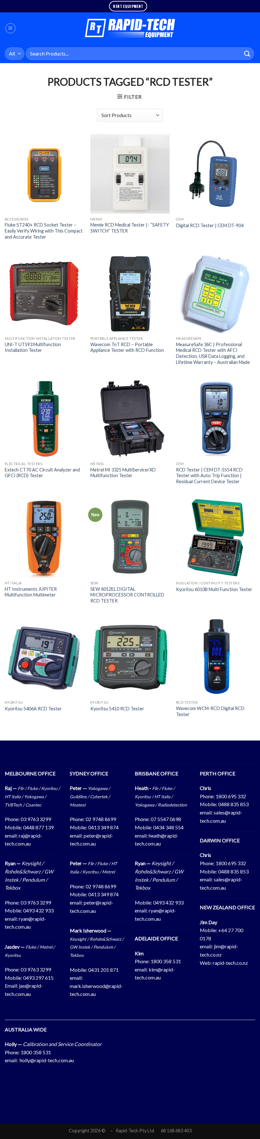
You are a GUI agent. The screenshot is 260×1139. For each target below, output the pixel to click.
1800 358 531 (166, 961)
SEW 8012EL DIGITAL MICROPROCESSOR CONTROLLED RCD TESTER (127, 594)
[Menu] (10, 28)
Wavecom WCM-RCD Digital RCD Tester (210, 711)
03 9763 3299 (36, 819)
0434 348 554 (168, 827)
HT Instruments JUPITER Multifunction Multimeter (31, 592)
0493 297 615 (38, 978)
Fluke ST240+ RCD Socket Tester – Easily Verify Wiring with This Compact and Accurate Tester (44, 230)
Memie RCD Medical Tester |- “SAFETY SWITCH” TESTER (129, 228)
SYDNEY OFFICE (89, 773)
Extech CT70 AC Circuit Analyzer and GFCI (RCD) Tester (42, 472)
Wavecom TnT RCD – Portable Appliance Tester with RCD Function (127, 347)
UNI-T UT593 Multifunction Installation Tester (33, 347)
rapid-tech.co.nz (230, 963)
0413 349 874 (103, 827)
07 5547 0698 (166, 819)
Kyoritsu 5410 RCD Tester (117, 708)
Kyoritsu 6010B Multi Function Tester (214, 589)
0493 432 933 (38, 910)
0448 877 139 (38, 827)
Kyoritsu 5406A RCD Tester (33, 708)
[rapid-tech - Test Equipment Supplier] (130, 28)
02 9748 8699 (101, 819)
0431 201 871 (103, 970)
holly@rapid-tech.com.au (47, 1060)
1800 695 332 (231, 796)
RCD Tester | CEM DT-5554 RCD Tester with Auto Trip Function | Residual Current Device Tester (209, 475)
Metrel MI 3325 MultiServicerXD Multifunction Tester (123, 472)
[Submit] (247, 53)
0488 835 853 (233, 804)
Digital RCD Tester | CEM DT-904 (210, 225)
